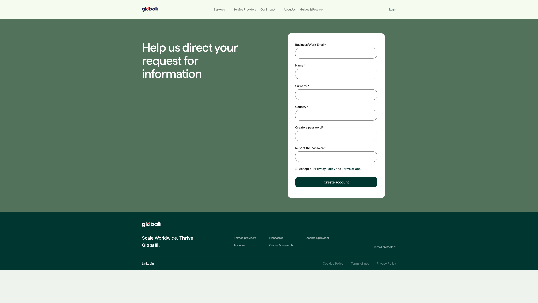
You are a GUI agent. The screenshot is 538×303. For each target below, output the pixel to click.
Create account (336, 182)
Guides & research (281, 245)
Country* (301, 107)
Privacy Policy (325, 169)
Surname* (302, 86)
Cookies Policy (333, 263)
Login (392, 9)
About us (239, 245)
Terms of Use (351, 169)
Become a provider (317, 237)
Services (219, 9)
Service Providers (244, 9)
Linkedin (148, 263)
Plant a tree (276, 237)
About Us (290, 9)
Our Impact (267, 9)
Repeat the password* (311, 148)
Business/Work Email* (310, 44)
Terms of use (360, 263)
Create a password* (309, 127)
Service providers (245, 237)
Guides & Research (312, 9)
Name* (300, 65)
